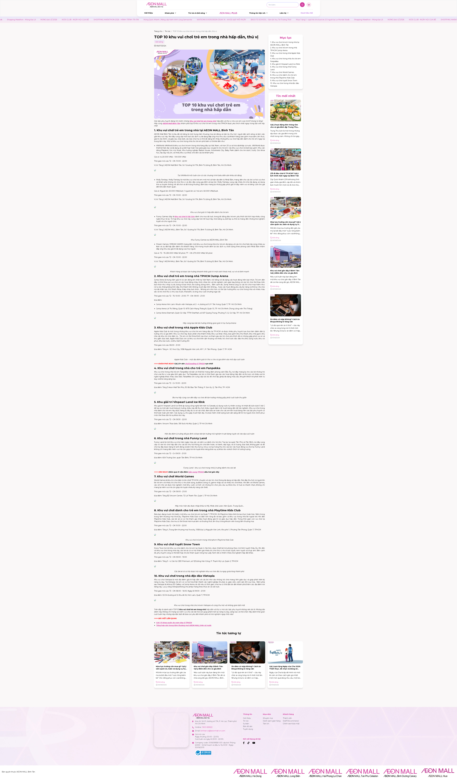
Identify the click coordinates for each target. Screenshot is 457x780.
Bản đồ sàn (247, 726)
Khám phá (169, 13)
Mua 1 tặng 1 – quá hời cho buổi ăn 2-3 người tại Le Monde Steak (245, 20)
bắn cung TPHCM (196, 472)
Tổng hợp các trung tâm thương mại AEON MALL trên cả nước (183, 625)
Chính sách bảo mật (291, 724)
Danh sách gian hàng (272, 721)
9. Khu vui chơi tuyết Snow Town (283, 80)
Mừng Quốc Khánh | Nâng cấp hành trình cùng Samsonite (90, 20)
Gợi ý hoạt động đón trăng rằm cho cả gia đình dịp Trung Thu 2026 (284, 127)
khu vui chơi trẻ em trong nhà (203, 121)
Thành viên (287, 718)
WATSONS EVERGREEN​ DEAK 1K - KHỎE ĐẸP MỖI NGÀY (143, 20)
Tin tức (167, 31)
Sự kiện (246, 724)
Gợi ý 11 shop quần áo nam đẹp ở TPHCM (174, 623)
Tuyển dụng (248, 729)
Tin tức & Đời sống (196, 13)
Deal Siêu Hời (307, 13)
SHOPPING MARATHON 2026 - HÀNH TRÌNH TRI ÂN (38, 20)
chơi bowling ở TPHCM (195, 364)
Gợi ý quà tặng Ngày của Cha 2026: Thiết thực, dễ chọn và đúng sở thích (247, 668)
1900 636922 (207, 727)
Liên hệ (283, 13)
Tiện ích (266, 724)
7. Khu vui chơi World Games (282, 72)
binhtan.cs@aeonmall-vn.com (213, 731)
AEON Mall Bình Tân (171, 123)
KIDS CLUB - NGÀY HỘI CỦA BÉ (344, 20)
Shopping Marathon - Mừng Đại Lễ (290, 20)
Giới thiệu (148, 13)
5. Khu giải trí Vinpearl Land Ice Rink (285, 64)
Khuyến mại (268, 718)
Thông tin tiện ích (257, 13)
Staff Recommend (290, 721)
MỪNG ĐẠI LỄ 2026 (318, 20)
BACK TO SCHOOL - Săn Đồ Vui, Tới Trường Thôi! (193, 20)
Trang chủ (158, 31)
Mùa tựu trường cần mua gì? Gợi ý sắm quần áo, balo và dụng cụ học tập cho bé (285, 224)
